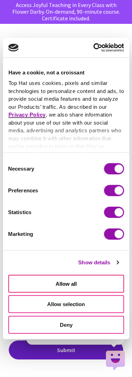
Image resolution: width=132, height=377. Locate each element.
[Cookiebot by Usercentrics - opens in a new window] (94, 47)
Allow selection (66, 304)
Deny (66, 325)
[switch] (114, 190)
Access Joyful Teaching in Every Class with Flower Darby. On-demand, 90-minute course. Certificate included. (66, 11)
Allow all (66, 283)
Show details (94, 262)
